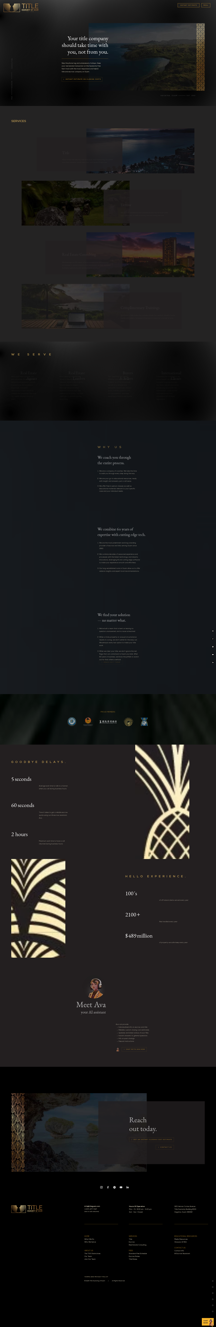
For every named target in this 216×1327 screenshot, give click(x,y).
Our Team (88, 1256)
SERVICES (133, 1236)
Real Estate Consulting (137, 1245)
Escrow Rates (134, 1256)
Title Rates (133, 1259)
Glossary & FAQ (180, 1242)
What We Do (89, 1239)
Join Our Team (90, 1259)
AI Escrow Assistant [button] (182, 1253)
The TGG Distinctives (92, 1253)
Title (130, 1239)
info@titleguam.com (92, 1206)
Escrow (132, 1242)
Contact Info (179, 1251)
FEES (131, 1251)
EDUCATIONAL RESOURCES (185, 1236)
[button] (188, 5)
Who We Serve (90, 1242)
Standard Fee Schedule (138, 1253)
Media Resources (181, 1239)
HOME (86, 1236)
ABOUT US (88, 1251)
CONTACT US (180, 1248)
